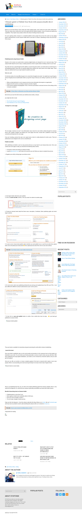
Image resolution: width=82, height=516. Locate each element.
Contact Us (42, 14)
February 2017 (62, 177)
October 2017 (62, 164)
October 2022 (62, 81)
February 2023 (62, 74)
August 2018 (62, 147)
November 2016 (62, 183)
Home (7, 14)
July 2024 (61, 41)
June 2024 (61, 43)
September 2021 (62, 104)
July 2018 (61, 149)
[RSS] (67, 494)
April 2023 (61, 70)
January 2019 (62, 139)
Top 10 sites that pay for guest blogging (16, 101)
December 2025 (62, 24)
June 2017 (61, 170)
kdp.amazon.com (15, 151)
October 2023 (62, 58)
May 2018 (61, 150)
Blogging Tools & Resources (24, 14)
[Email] (63, 494)
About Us (13, 14)
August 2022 (62, 85)
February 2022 (62, 95)
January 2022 (62, 97)
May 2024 (61, 45)
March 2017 (61, 175)
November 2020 (62, 122)
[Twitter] (60, 494)
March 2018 (61, 154)
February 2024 (62, 51)
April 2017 (61, 174)
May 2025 (61, 33)
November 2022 (62, 79)
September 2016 (62, 187)
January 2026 (62, 22)
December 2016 (62, 181)
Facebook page (53, 402)
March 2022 (61, 93)
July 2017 (61, 168)
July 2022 (61, 87)
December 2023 (62, 54)
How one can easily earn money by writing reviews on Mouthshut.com (48, 458)
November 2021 (62, 101)
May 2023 (61, 68)
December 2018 (62, 141)
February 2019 (62, 137)
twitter (44, 402)
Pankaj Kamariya (26, 26)
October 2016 (62, 185)
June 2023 (61, 66)
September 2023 (62, 60)
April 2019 (61, 135)
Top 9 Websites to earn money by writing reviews (18, 102)
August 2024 (62, 39)
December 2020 (62, 120)
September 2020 (62, 124)
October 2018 (62, 143)
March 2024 (61, 49)
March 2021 (61, 116)
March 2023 (61, 72)
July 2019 (61, 133)
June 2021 (61, 110)
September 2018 (62, 145)
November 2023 (62, 56)
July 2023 (61, 64)
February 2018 (62, 156)
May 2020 (61, 127)
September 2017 (62, 166)
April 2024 (61, 47)
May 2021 (61, 112)
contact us (47, 403)
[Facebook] (57, 494)
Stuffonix (7, 512)
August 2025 (62, 31)
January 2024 (62, 53)
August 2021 (62, 106)
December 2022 (62, 77)
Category (34, 14)
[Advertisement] (53, 5)
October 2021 (62, 102)
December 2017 (62, 160)
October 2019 (62, 131)
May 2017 (61, 172)
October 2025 (62, 28)
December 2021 (62, 99)
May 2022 (61, 89)
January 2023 (62, 76)
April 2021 (61, 114)
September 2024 (62, 37)
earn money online (11, 466)
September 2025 (62, 29)
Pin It (32, 441)
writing (17, 466)
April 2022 (61, 91)
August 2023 (62, 62)
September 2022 (62, 83)
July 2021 (61, 108)
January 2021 (62, 118)
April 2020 (61, 129)
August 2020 (62, 126)
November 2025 (62, 26)
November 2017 (62, 162)
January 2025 (62, 35)
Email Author (32, 473)
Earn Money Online (9, 26)
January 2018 (62, 158)
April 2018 (61, 152)
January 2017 (62, 179)
